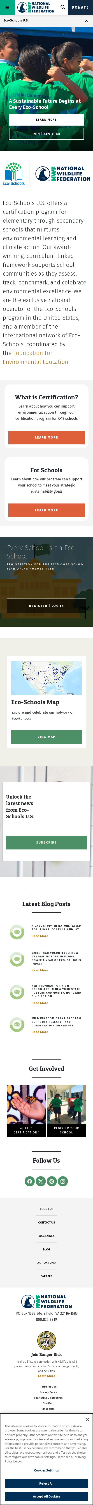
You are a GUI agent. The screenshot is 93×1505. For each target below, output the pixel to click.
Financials (48, 1408)
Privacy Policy (48, 1392)
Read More (40, 936)
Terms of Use (48, 1386)
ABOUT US (46, 1209)
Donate (80, 7)
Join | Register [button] (46, 133)
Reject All (46, 1483)
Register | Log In (46, 606)
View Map (47, 737)
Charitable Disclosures (48, 1397)
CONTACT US (46, 1222)
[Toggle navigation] (7, 7)
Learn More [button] (46, 119)
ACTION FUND (46, 1262)
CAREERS (46, 1276)
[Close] (88, 1419)
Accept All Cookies (46, 1496)
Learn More (46, 437)
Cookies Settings (46, 1470)
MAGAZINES (47, 1236)
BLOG (46, 1249)
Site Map (48, 1403)
